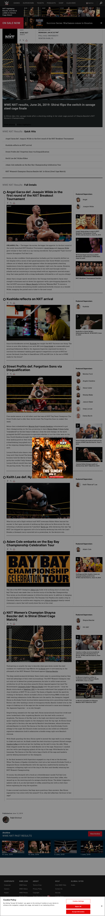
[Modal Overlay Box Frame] (52, 458)
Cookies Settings (78, 901)
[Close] (101, 906)
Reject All (78, 906)
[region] (52, 906)
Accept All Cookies (78, 912)
